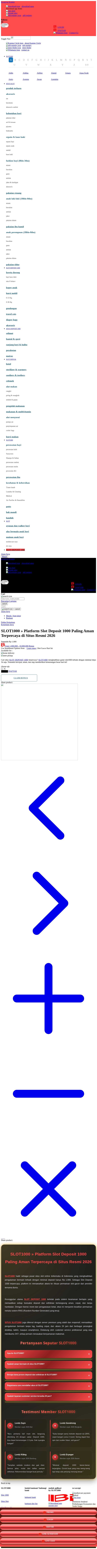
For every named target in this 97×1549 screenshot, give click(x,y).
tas (7, 99)
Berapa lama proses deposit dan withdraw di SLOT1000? (32, 1375)
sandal (8, 150)
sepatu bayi (10, 142)
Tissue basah (10, 487)
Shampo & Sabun (12, 458)
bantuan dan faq (31, 1504)
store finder (26, 48)
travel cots (11, 314)
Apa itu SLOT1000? (15, 1353)
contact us (25, 50)
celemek (10, 381)
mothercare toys (11, 542)
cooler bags (10, 430)
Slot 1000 (5, 1495)
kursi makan (12, 436)
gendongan (11, 308)
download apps (27, 6)
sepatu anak (10, 146)
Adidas (25, 73)
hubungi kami (30, 1497)
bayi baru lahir (11, 277)
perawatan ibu (13, 477)
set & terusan (10, 122)
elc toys (8, 546)
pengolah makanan (15, 406)
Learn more (31, 648)
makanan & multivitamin (18, 411)
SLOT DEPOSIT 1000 (18, 660)
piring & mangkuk (12, 395)
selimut (9, 333)
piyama (8, 126)
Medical (9, 496)
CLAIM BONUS (21, 678)
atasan (8, 165)
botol (8, 364)
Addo (11, 73)
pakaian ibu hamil (15, 226)
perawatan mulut (12, 467)
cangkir (8, 391)
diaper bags (11, 319)
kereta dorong (13, 272)
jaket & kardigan (12, 182)
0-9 (86, 64)
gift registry (27, 15)
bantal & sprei (13, 339)
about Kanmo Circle (33, 43)
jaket (7, 216)
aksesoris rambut (12, 107)
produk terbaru (13, 88)
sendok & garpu (11, 400)
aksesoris (9, 187)
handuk (10, 518)
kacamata (9, 103)
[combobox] (12, 598)
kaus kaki (9, 154)
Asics (11, 79)
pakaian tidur (10, 118)
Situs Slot (5, 1501)
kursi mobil (11, 293)
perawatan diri (11, 471)
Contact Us (73, 33)
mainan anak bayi (15, 537)
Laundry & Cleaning (13, 492)
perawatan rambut (12, 462)
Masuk (4, 557)
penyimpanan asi (12, 426)
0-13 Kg (9, 298)
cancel (4, 604)
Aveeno (26, 79)
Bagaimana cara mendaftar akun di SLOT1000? (27, 1385)
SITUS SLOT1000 (13, 1322)
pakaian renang (13, 193)
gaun (7, 174)
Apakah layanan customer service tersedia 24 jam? (29, 1396)
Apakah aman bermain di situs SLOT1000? (25, 1364)
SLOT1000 (43, 660)
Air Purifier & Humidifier (15, 500)
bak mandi (11, 512)
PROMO (50, 1512)
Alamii (53, 73)
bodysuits (9, 131)
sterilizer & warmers (16, 369)
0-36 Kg (9, 302)
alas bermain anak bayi (17, 531)
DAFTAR (62, 30)
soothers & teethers (15, 375)
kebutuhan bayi (13, 113)
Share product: (7, 682)
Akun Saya (5, 554)
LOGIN (61, 27)
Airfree (40, 73)
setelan (8, 178)
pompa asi (9, 422)
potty (8, 506)
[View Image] (1, 1238)
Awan (39, 79)
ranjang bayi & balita (16, 344)
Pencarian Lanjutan (8, 601)
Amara (68, 73)
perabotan (11, 350)
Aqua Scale (84, 73)
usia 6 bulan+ (11, 281)
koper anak (11, 287)
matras (9, 356)
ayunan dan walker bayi (18, 526)
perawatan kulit (11, 449)
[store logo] (21, 39)
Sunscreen (9, 454)
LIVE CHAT (50, 1541)
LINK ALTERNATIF (50, 1534)
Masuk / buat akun (13, 616)
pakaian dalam (11, 220)
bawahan (9, 170)
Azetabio (54, 79)
